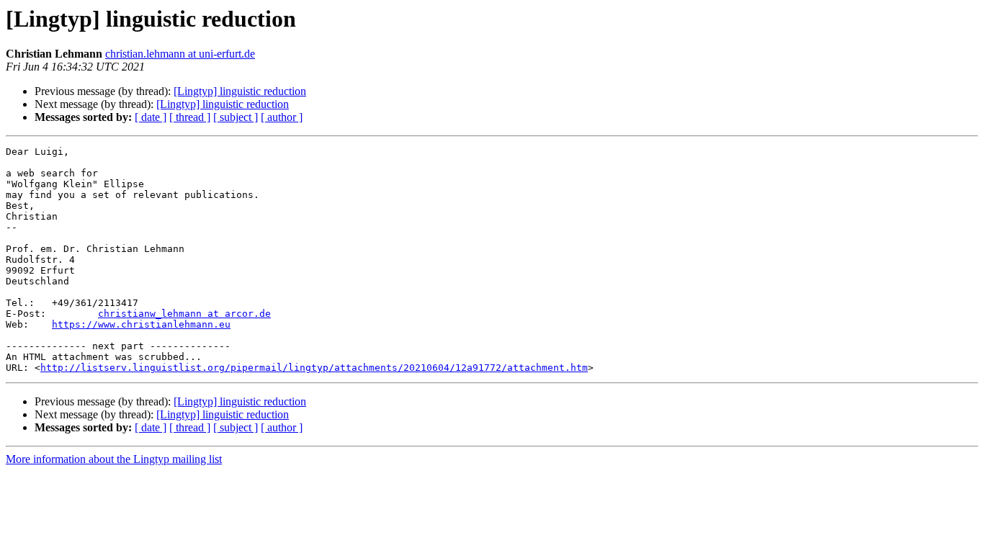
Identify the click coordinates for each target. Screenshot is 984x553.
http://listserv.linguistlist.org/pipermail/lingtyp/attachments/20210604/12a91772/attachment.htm (314, 367)
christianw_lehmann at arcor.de (184, 313)
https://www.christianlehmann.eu (141, 324)
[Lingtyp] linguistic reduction (240, 91)
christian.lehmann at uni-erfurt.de (180, 54)
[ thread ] (189, 117)
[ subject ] (235, 117)
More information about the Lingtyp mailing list (114, 459)
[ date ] (150, 117)
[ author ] (282, 117)
